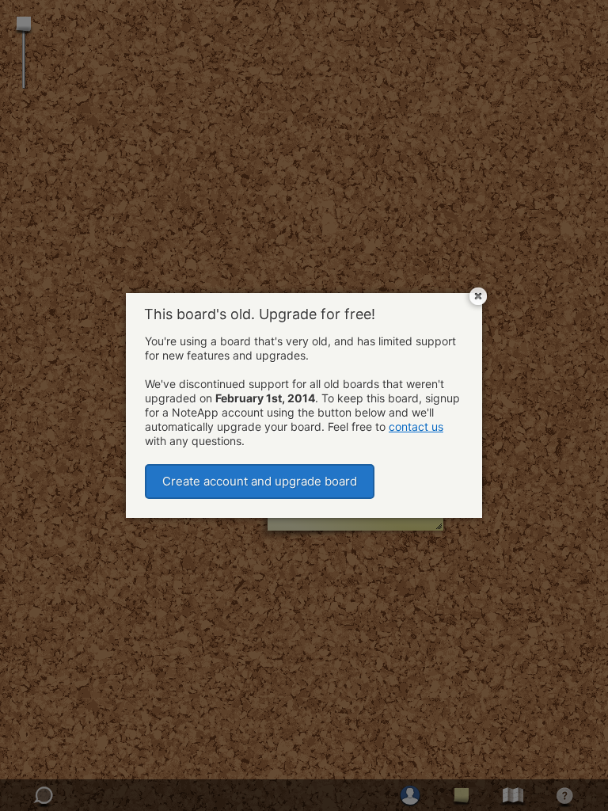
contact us (416, 426)
